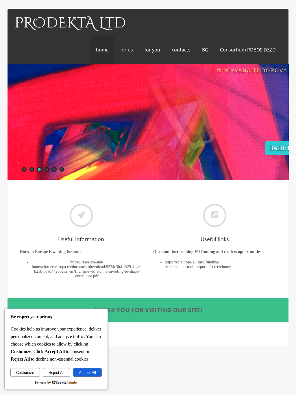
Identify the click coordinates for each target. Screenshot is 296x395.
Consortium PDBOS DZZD (248, 50)
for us (126, 50)
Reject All (56, 372)
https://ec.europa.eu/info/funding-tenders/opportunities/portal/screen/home (198, 264)
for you (152, 50)
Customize (25, 372)
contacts (181, 50)
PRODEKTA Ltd (70, 23)
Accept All (87, 372)
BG (205, 50)
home (102, 50)
